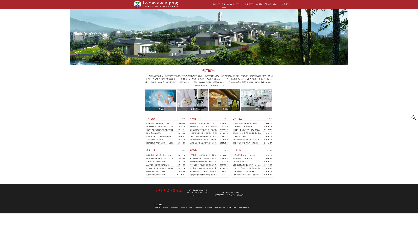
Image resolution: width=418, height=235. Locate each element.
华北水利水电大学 (220, 208)
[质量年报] (224, 100)
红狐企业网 (240, 195)
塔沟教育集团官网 (244, 208)
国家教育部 (158, 208)
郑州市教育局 (208, 208)
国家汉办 (166, 208)
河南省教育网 (175, 208)
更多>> (182, 118)
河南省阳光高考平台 (186, 208)
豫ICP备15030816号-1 (223, 195)
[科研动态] (256, 100)
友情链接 (159, 204)
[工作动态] (160, 100)
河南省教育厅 (198, 208)
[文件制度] (192, 100)
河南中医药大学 (231, 208)
